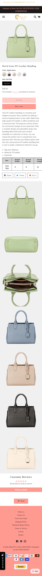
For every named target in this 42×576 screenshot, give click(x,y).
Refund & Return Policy (21, 525)
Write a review (21, 489)
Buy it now (19, 106)
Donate (20, 535)
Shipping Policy (21, 522)
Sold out (19, 100)
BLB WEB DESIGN (22, 550)
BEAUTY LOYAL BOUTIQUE (20, 547)
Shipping (15, 92)
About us (21, 512)
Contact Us (21, 515)
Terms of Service (21, 528)
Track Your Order (21, 518)
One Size (7, 82)
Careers (21, 531)
